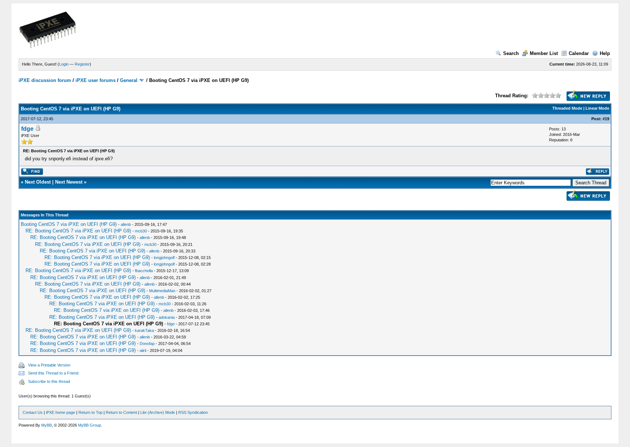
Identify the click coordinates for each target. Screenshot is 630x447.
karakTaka (144, 330)
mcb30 (141, 231)
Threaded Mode (567, 108)
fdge (27, 129)
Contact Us (33, 412)
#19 (606, 119)
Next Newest (68, 182)
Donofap (147, 343)
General (128, 80)
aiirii (143, 350)
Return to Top (90, 412)
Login (64, 64)
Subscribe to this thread (49, 381)
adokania (167, 317)
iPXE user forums (95, 80)
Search (511, 53)
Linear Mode (597, 108)
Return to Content (121, 412)
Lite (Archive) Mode (157, 412)
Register (82, 64)
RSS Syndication (193, 412)
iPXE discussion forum (45, 80)
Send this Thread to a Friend (53, 373)
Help (605, 53)
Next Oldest (38, 182)
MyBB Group (89, 425)
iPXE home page (60, 412)
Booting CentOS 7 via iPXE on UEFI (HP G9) (69, 224)
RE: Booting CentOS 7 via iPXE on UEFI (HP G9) (78, 231)
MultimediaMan (162, 291)
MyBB (46, 425)
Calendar (579, 53)
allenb (126, 224)
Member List (544, 53)
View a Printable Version (49, 365)
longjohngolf (164, 257)
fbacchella (144, 270)
